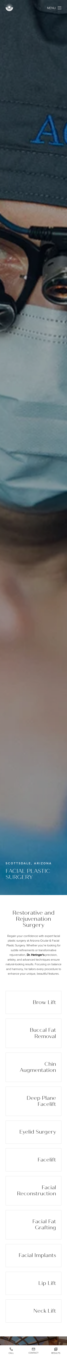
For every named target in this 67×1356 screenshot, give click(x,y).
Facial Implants (37, 1255)
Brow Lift (44, 1002)
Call (11, 1353)
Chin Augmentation (38, 1067)
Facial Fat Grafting (44, 1224)
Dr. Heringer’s (35, 955)
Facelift (47, 1160)
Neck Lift (44, 1311)
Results (55, 1353)
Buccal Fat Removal (43, 1033)
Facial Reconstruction (36, 1190)
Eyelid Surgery (37, 1132)
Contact (33, 1353)
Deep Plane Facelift (41, 1101)
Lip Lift (47, 1283)
